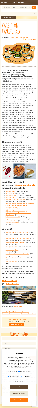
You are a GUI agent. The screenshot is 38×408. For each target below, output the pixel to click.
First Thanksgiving (12, 250)
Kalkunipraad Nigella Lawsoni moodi (18, 213)
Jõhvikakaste (10, 215)
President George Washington (19, 312)
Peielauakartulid (11, 195)
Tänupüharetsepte (11, 262)
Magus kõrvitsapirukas (13, 219)
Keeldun (19, 387)
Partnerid (20, 381)
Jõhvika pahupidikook (13, 223)
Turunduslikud (14, 376)
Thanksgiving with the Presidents (17, 238)
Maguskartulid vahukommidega (15, 199)
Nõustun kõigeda (19, 400)
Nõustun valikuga (19, 393)
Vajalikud (13, 371)
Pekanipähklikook (11, 221)
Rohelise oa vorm (11, 197)
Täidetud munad (11, 191)
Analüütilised (25, 371)
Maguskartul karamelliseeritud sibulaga (20, 203)
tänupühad (5, 312)
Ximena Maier (18, 306)
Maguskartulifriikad (13, 209)
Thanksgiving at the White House (17, 232)
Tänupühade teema (11, 246)
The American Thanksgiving (15, 242)
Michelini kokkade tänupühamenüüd (17, 254)
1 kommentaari (31, 39)
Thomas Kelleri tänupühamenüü (16, 258)
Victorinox (12, 283)
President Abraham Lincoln (11, 314)
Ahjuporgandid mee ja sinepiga (16, 211)
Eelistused (26, 376)
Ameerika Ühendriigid (28, 314)
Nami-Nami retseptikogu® (19, 37)
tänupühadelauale (25, 185)
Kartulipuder (10, 193)
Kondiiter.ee (9, 280)
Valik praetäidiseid (13, 217)
